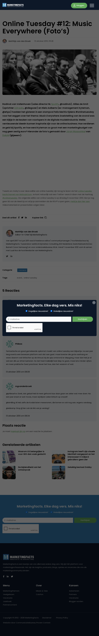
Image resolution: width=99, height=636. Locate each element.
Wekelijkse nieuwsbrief (63, 311)
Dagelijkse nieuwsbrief (38, 311)
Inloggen (80, 5)
